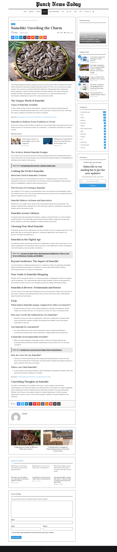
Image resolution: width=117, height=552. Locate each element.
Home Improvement (54, 11)
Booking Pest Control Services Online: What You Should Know (41, 478)
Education (83, 134)
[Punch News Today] (58, 4)
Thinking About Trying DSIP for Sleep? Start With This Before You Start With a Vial (63, 141)
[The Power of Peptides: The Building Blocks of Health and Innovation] (84, 87)
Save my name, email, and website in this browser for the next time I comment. (33, 532)
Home (25, 11)
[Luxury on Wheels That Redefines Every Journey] (84, 79)
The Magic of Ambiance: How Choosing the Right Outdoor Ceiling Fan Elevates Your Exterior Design (97, 68)
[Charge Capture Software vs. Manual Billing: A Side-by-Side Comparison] (16, 141)
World (82, 117)
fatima (15, 32)
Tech (80, 11)
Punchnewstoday (85, 112)
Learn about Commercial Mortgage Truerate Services (97, 58)
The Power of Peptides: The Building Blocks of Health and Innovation (97, 86)
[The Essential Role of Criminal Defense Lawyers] (84, 95)
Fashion (38, 11)
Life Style (69, 11)
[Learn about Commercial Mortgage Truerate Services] (84, 59)
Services (83, 147)
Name (13, 519)
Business (31, 11)
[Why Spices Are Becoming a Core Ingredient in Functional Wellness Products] (20, 470)
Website (45, 526)
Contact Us (87, 11)
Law (63, 11)
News (75, 11)
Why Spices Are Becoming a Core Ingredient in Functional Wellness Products (19, 479)
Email (13, 526)
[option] (93, 34)
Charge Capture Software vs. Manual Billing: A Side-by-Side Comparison (31, 141)
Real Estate (84, 142)
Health (45, 11)
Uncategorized (85, 145)
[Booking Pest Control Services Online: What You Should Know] (41, 470)
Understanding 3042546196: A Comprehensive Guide (34, 377)
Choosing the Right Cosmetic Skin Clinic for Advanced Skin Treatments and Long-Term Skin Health (62, 480)
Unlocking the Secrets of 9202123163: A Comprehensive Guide (37, 117)
